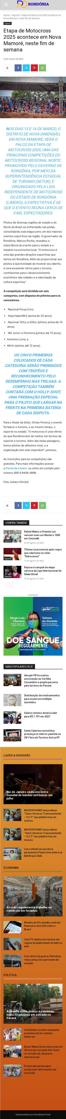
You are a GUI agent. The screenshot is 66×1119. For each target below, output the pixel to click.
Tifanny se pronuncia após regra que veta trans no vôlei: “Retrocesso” (43, 553)
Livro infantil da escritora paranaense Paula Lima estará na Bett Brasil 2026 (43, 852)
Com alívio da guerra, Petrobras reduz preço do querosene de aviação (42, 959)
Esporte (16, 15)
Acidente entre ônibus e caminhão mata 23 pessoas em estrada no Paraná (30, 1015)
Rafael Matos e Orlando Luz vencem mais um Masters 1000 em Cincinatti (42, 535)
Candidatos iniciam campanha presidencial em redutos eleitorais (41, 1033)
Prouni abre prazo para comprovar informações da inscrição (40, 1069)
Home (7, 15)
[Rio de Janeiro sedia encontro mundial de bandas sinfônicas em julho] (33, 784)
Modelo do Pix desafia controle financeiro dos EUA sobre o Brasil (42, 926)
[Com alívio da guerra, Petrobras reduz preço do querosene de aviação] (12, 961)
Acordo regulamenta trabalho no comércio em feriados (29, 909)
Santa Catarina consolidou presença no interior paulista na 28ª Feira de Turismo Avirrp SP (42, 734)
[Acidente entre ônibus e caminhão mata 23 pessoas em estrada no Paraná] (33, 1004)
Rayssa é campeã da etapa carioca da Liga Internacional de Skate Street (42, 571)
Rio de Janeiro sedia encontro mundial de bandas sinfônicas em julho (30, 795)
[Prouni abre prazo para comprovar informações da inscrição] (12, 1070)
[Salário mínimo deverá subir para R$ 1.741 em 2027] (12, 717)
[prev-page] (6, 585)
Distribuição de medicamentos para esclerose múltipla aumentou (42, 699)
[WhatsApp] (42, 67)
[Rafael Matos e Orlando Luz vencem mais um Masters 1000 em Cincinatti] (12, 536)
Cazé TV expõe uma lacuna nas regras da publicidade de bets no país (43, 943)
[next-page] (11, 585)
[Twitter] (26, 67)
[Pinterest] (34, 67)
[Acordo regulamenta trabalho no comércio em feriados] (33, 896)
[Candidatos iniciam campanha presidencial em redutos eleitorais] (12, 1034)
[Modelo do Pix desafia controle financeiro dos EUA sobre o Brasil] (12, 927)
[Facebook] (18, 67)
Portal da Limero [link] (16, 468)
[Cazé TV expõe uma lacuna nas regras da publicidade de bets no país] (12, 944)
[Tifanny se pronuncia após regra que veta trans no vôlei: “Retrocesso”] (12, 554)
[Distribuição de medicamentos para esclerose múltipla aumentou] (12, 700)
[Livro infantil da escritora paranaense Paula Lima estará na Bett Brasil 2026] (12, 853)
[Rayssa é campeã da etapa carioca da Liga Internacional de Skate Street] (12, 572)
